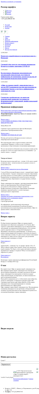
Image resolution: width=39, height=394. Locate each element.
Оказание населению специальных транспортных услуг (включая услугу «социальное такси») (17, 197)
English (7, 28)
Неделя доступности (11, 49)
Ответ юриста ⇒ (5, 241)
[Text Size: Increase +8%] (8, 14)
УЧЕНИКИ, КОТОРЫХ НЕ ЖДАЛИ (11, 135)
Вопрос (3, 220)
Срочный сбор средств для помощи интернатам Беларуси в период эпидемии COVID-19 (18, 65)
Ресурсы (7, 46)
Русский (7, 25)
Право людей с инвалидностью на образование (14, 169)
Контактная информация (20, 379)
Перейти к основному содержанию (11, 1)
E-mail (3, 360)
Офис (6, 38)
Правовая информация (11, 41)
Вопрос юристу (9, 43)
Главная (7, 36)
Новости (7, 39)
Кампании (8, 44)
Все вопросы (4, 257)
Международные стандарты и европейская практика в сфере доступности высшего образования (18, 111)
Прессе (7, 48)
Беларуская (8, 26)
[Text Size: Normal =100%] (8, 12)
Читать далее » (5, 119)
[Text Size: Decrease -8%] (8, 10)
